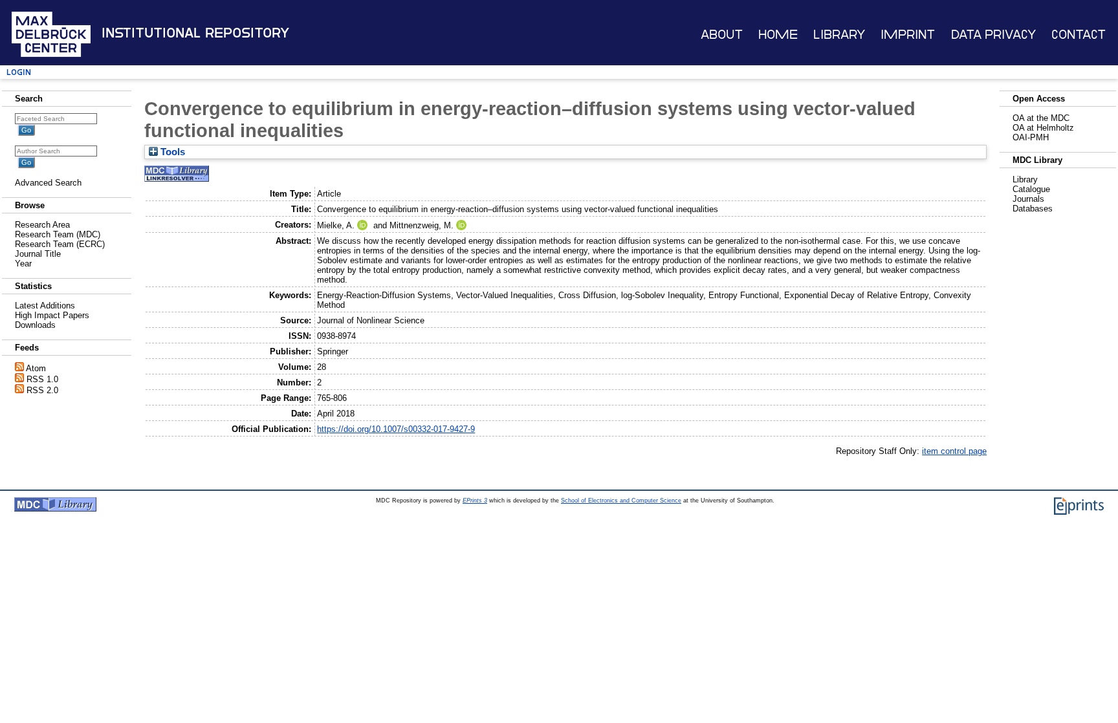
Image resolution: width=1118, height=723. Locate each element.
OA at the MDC (1041, 118)
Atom (36, 368)
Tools (171, 152)
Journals (1028, 199)
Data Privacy (993, 34)
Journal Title (38, 254)
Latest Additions (45, 305)
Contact (1078, 34)
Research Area (42, 225)
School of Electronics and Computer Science (621, 500)
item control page (954, 451)
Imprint (908, 34)
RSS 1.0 (42, 379)
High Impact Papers (52, 315)
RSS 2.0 (42, 390)
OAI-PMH (1031, 137)
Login (18, 72)
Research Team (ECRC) (60, 244)
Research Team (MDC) (57, 234)
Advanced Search (48, 183)
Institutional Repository (195, 33)
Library (839, 34)
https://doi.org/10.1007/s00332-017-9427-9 (396, 429)
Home (778, 34)
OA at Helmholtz (1043, 128)
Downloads (35, 325)
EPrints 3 (475, 500)
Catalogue (1031, 189)
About (722, 34)
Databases (1033, 208)
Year (23, 263)
